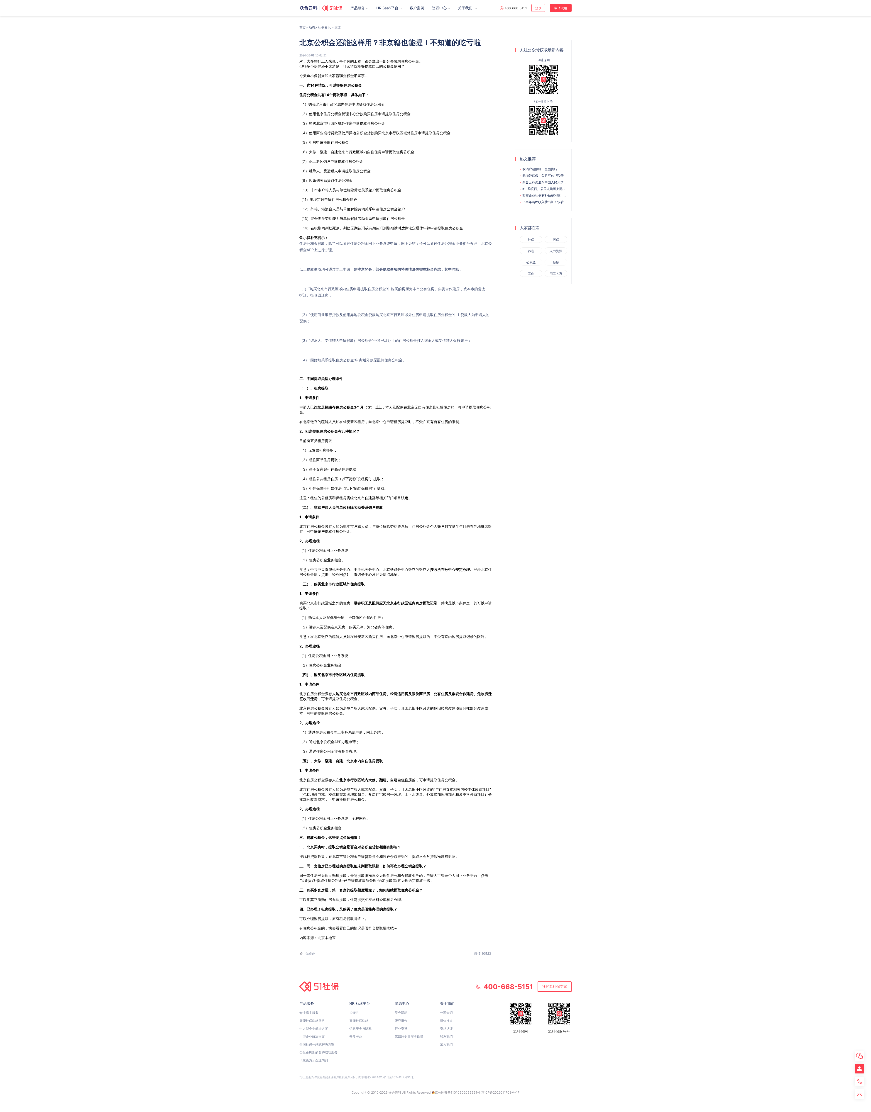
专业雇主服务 (308, 1013)
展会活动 (401, 1013)
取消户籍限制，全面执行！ (541, 169)
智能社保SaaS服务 (312, 1020)
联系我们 (446, 1036)
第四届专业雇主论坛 (409, 1036)
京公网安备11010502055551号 (457, 1092)
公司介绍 (446, 1013)
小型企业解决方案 (312, 1036)
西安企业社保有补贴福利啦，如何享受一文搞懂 (544, 195)
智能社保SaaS (358, 1020)
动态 (312, 27)
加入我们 (446, 1044)
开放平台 (355, 1036)
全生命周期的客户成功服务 (318, 1052)
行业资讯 (401, 1028)
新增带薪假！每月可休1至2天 (543, 176)
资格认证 (446, 1028)
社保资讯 (324, 27)
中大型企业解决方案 (313, 1028)
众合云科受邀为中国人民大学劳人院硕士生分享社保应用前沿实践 (544, 182)
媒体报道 (446, 1020)
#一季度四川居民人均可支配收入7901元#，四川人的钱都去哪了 (544, 189)
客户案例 (417, 8)
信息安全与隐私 (360, 1028)
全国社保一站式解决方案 (316, 1044)
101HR (353, 1013)
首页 (302, 27)
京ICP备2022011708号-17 (500, 1092)
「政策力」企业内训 (313, 1060)
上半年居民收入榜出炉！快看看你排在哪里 (544, 202)
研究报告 (401, 1020)
